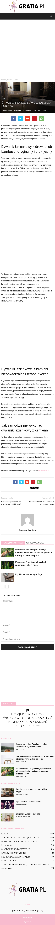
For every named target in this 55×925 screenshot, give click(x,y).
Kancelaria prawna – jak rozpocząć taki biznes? (11, 502)
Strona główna (6, 80)
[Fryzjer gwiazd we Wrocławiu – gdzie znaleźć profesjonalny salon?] (7, 747)
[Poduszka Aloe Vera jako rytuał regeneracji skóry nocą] (7, 565)
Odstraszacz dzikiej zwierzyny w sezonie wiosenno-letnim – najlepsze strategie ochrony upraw (33, 552)
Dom (4, 99)
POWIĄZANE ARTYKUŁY (13, 543)
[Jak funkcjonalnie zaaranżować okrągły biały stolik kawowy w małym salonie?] (7, 759)
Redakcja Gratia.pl (13, 110)
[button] (51, 16)
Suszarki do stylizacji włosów (20, 837)
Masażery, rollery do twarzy (19, 841)
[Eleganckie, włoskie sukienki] (7, 817)
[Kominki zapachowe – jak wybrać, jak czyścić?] (7, 792)
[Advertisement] (27, 48)
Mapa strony (27, 917)
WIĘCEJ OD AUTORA (35, 543)
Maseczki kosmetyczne (15, 849)
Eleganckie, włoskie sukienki (28, 814)
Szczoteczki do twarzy (15, 856)
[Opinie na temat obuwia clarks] (7, 804)
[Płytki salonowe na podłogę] (7, 577)
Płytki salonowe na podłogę (28, 574)
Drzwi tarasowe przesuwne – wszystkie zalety (41, 502)
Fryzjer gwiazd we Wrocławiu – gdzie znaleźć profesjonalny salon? (27, 718)
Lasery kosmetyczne (13, 853)
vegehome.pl (43, 470)
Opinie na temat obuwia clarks (28, 802)
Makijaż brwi (9, 860)
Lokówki (6, 845)
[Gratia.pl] (27, 6)
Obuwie (6, 833)
